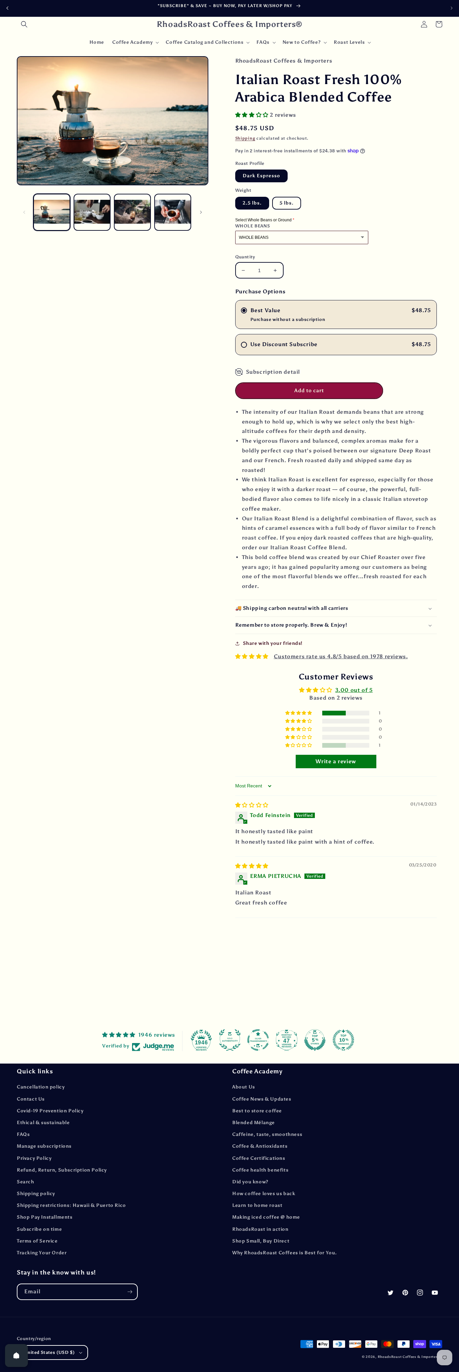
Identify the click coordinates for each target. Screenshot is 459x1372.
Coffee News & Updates (261, 1099)
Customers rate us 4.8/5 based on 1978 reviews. (341, 656)
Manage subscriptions (44, 1146)
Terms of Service (37, 1241)
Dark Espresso (261, 176)
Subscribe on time (39, 1229)
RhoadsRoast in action (260, 1229)
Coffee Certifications (258, 1158)
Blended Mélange (253, 1122)
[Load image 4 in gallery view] (172, 212)
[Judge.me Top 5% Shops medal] (315, 1040)
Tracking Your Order (42, 1253)
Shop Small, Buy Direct (260, 1241)
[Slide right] (201, 212)
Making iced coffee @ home (266, 1217)
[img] (251, 805)
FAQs (23, 1134)
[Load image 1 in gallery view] (51, 212)
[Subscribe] (129, 1292)
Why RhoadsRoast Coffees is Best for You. (284, 1253)
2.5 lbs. (252, 203)
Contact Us (31, 1099)
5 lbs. (287, 203)
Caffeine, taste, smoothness (267, 1134)
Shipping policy (36, 1193)
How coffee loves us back (263, 1193)
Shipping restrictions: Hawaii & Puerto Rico (71, 1205)
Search (25, 1182)
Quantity (245, 256)
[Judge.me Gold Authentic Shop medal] (230, 1040)
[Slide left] (24, 212)
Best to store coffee (257, 1111)
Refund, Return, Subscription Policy (62, 1170)
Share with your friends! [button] (272, 643)
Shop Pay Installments (45, 1217)
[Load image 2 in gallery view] (92, 212)
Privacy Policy (34, 1158)
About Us (243, 1087)
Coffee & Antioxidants (260, 1146)
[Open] (16, 1355)
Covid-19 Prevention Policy (50, 1111)
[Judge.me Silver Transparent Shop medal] (258, 1040)
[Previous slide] (7, 8)
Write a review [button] (336, 761)
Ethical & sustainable (43, 1122)
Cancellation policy (41, 1087)
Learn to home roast (257, 1205)
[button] (24, 24)
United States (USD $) (49, 1352)
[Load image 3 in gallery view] (132, 212)
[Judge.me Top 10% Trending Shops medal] (343, 1040)
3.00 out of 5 (354, 690)
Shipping (245, 138)
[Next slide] (451, 8)
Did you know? (250, 1182)
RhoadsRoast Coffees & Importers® (410, 1357)
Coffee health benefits (260, 1170)
